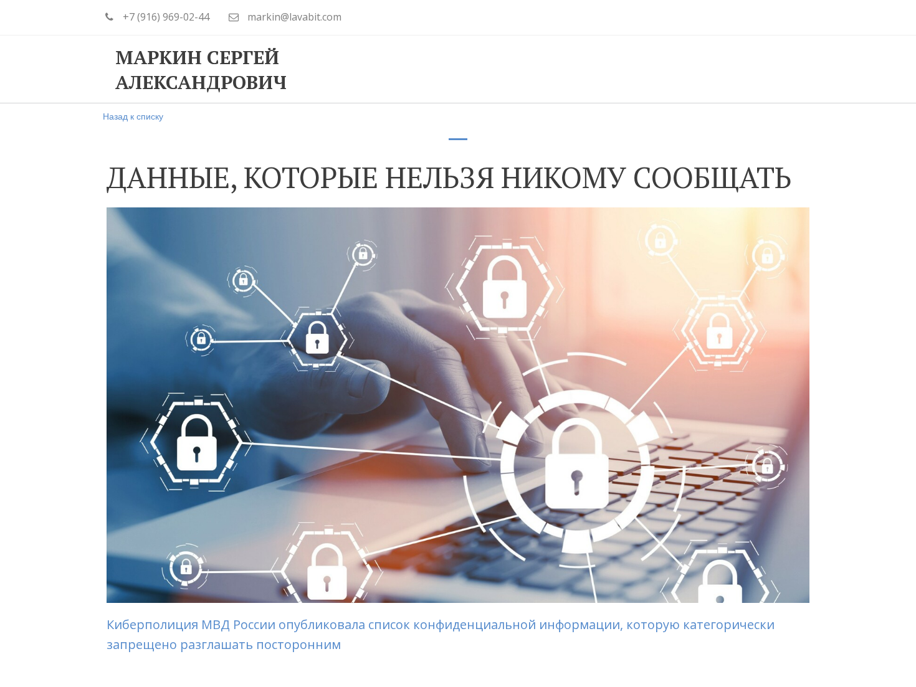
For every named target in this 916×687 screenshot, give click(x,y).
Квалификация (502, 69)
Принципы (397, 69)
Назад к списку (133, 116)
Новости (712, 69)
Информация (616, 69)
